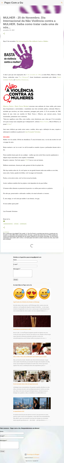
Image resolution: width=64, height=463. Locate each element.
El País (9, 124)
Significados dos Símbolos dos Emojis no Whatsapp (26, 302)
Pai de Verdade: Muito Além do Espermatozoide (25, 384)
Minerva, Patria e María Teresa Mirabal (15, 106)
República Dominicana (21, 80)
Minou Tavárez (44, 121)
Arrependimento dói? (18, 411)
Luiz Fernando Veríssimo (32, 132)
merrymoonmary (36, 457)
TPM (26, 160)
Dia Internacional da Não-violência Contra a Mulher (32, 41)
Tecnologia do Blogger (33, 454)
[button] (4, 34)
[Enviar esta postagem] (4, 221)
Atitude (16, 223)
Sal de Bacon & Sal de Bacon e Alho (22, 329)
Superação (23, 223)
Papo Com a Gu (13, 2)
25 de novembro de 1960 (33, 74)
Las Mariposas (23, 77)
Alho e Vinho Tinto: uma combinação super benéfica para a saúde (30, 356)
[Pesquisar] (25, 3)
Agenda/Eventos (8, 223)
